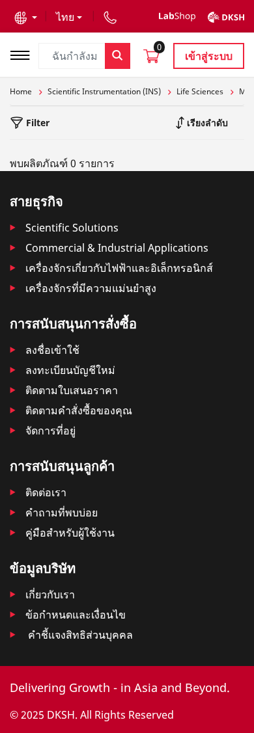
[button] (25, 17)
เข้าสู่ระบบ (209, 56)
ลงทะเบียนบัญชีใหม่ (70, 370)
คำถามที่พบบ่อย (61, 512)
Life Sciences (199, 91)
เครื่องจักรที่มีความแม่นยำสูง (90, 288)
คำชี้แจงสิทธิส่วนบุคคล (79, 635)
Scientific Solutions (72, 227)
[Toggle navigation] (24, 53)
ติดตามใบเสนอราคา (71, 390)
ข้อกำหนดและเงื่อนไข (75, 614)
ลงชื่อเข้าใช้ (52, 350)
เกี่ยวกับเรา (50, 594)
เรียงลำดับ (206, 122)
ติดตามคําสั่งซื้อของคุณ (78, 410)
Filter (36, 122)
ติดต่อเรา (45, 492)
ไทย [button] (65, 17)
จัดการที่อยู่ (50, 430)
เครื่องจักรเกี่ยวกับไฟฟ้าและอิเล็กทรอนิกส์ (119, 268)
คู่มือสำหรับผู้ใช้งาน (70, 533)
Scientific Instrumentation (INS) (104, 91)
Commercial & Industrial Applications (116, 248)
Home (21, 91)
